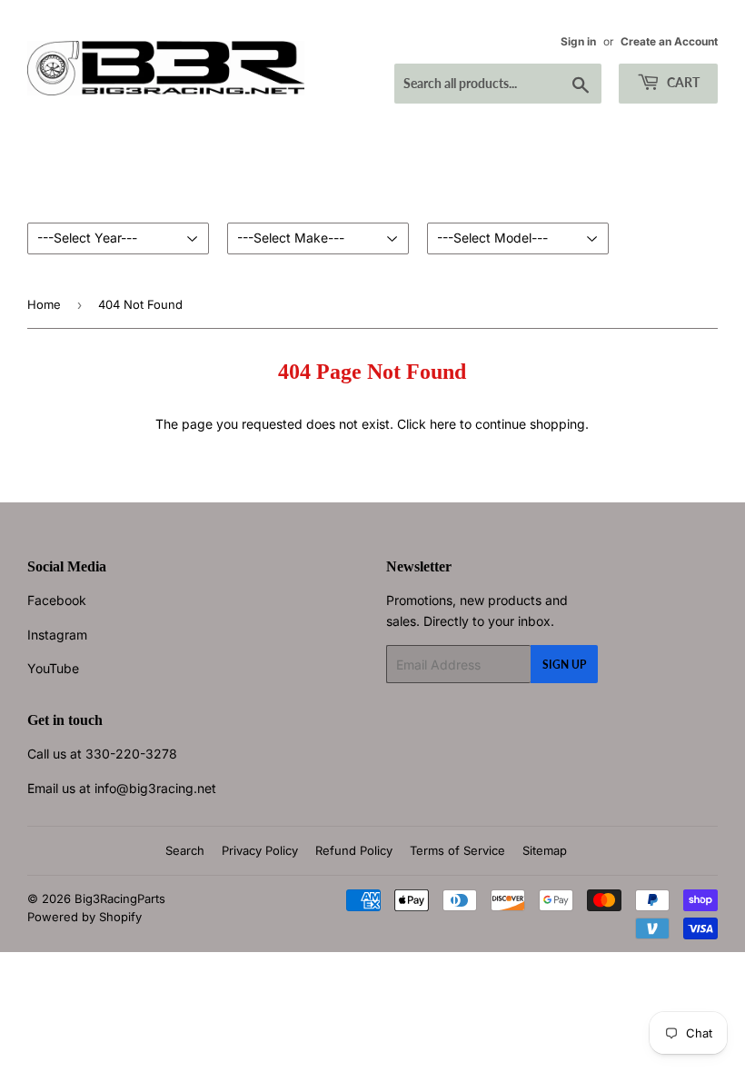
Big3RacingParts (119, 898)
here (443, 424)
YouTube (53, 668)
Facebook (56, 600)
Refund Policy (353, 850)
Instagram (57, 634)
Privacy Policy (260, 850)
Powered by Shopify (84, 916)
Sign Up (564, 664)
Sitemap (544, 850)
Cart (682, 82)
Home (44, 304)
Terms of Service (457, 850)
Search (184, 850)
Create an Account (669, 41)
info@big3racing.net (155, 788)
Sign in (578, 41)
